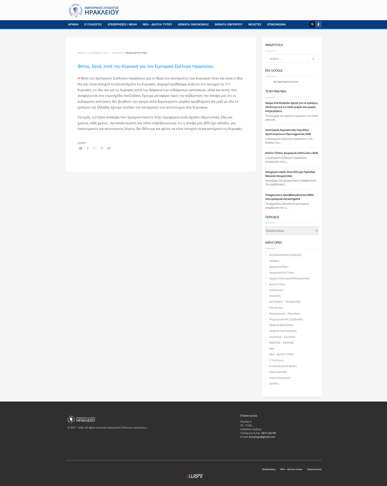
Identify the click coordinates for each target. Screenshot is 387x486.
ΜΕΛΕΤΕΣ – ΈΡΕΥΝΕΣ (281, 342)
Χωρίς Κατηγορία (279, 378)
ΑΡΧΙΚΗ (73, 24)
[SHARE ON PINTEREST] (102, 148)
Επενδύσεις (276, 307)
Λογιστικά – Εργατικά (282, 337)
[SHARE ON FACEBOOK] (88, 148)
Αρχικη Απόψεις (278, 266)
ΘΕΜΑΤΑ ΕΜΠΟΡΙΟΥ (228, 24)
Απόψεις (274, 261)
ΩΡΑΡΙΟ (274, 383)
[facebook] (318, 24)
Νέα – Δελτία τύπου (291, 469)
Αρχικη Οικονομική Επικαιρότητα (289, 278)
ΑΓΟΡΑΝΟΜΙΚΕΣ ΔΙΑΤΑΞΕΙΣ (285, 255)
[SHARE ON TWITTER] (81, 148)
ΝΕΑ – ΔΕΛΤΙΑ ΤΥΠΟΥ (157, 24)
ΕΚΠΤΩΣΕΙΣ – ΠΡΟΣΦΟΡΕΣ (285, 301)
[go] (313, 59)
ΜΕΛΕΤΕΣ (254, 24)
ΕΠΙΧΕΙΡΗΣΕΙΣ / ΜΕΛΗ (122, 24)
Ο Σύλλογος (276, 360)
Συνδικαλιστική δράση (283, 366)
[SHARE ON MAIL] (109, 148)
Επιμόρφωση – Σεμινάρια (284, 313)
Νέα (271, 348)
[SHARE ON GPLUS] (95, 148)
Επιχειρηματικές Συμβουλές (286, 319)
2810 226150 (268, 433)
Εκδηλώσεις (276, 290)
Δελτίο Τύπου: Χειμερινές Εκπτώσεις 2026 (291, 153)
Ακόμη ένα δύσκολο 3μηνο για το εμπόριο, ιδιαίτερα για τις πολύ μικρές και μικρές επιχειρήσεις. (291, 107)
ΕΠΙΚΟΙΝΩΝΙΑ (276, 24)
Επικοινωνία (314, 469)
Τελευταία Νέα (278, 372)
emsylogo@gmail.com (262, 437)
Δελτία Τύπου (277, 284)
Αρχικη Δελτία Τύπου (136, 52)
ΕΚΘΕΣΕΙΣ (275, 296)
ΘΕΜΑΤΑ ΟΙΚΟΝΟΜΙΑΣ (193, 24)
